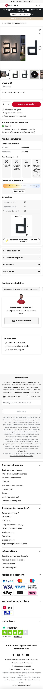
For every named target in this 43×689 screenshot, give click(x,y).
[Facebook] (15, 655)
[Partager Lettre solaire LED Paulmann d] (39, 34)
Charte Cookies (8, 563)
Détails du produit (11, 251)
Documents (8, 271)
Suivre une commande (11, 477)
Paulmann (25, 147)
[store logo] (13, 5)
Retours (5, 493)
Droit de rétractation (12, 470)
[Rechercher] (36, 5)
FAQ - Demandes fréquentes (14, 474)
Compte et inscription (11, 500)
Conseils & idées (20, 544)
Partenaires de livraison (15, 601)
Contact (5, 481)
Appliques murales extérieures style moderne (21, 289)
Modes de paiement (10, 497)
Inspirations (7, 544)
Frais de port (7, 489)
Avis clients (8, 264)
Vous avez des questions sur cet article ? (23, 241)
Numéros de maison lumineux (15, 23)
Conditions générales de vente (15, 556)
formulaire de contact (25, 446)
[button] (5, 74)
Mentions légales (9, 567)
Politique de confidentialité (13, 560)
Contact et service (12, 465)
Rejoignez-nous (8, 532)
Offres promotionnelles (12, 528)
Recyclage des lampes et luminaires (22, 669)
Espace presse (8, 540)
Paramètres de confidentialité (15, 659)
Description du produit (13, 257)
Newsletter (6, 517)
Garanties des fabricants (12, 485)
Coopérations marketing (12, 524)
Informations (9, 551)
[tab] (21, 483)
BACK (20, 14)
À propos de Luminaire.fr (16, 508)
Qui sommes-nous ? (10, 513)
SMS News (6, 520)
